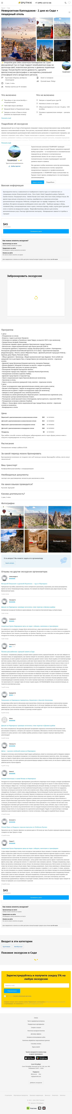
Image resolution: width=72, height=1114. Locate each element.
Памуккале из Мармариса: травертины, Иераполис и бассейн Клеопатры (27, 700)
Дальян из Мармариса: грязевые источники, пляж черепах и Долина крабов (28, 607)
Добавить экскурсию (36, 1082)
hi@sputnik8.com (36, 1076)
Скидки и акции (36, 1027)
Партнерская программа (21, 1095)
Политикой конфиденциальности (33, 1003)
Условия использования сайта (36, 1037)
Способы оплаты (36, 1043)
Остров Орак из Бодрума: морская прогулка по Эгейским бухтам (24, 827)
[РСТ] (43, 1108)
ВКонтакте (34, 1074)
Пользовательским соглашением (55, 1002)
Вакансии (47, 1095)
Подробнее (50, 182)
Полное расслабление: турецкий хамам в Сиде (17, 651)
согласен (10, 996)
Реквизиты (55, 1095)
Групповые (6, 946)
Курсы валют (36, 1047)
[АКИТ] (39, 1108)
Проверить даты (36, 231)
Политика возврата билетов (36, 1031)
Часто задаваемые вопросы (36, 1021)
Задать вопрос (38, 182)
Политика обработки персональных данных (36, 1040)
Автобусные (18, 946)
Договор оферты (36, 1034)
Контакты (62, 1095)
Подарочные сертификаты (36, 1024)
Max (40, 1074)
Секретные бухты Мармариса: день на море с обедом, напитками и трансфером (29, 626)
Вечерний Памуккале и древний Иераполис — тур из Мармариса (24, 584)
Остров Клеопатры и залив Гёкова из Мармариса (18, 778)
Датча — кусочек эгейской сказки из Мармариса (18, 751)
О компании (8, 1095)
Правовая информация (36, 1095)
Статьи (36, 1018)
